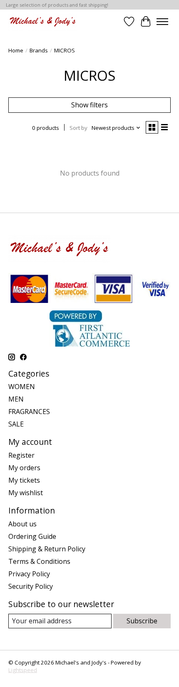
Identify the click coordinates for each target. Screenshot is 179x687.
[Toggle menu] (162, 21)
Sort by (78, 127)
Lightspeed (22, 670)
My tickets (24, 480)
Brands (39, 50)
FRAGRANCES (29, 411)
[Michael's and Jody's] (42, 21)
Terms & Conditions (39, 561)
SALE (16, 424)
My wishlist (25, 492)
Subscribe (142, 620)
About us (22, 523)
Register (21, 455)
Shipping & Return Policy (46, 548)
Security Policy (30, 586)
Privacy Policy (29, 573)
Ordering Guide (32, 536)
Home (15, 50)
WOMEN (21, 386)
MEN (16, 399)
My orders (24, 467)
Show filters (89, 104)
